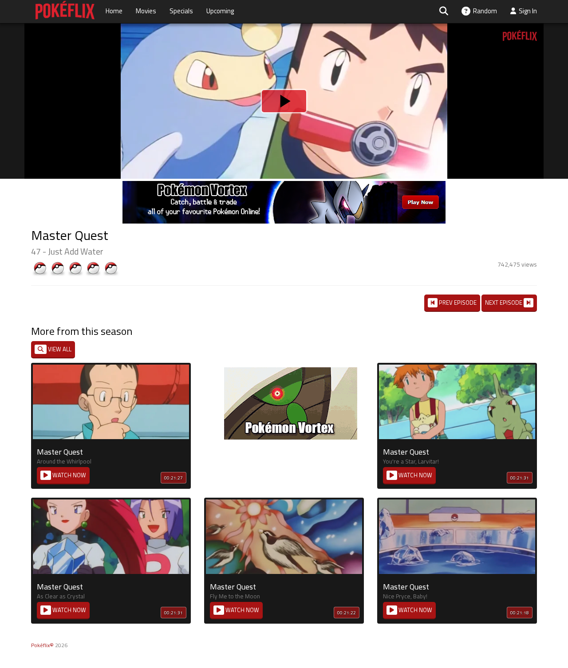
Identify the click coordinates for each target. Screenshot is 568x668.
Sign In (526, 11)
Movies (146, 11)
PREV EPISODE (457, 302)
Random (483, 11)
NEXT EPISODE (504, 302)
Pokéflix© (42, 645)
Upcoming (220, 11)
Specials (181, 11)
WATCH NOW (68, 475)
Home (114, 11)
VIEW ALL (59, 349)
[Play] (284, 101)
